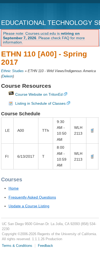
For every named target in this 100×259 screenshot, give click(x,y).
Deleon (7, 76)
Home (14, 188)
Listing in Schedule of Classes (40, 103)
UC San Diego (31, 12)
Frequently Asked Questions (32, 197)
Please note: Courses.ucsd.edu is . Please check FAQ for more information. (44, 38)
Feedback (45, 246)
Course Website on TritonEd (39, 94)
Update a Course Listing (29, 206)
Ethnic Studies (12, 71)
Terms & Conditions (17, 246)
